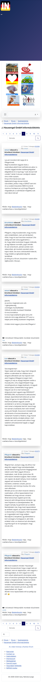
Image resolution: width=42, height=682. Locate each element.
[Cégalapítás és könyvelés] (13, 68)
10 (34, 134)
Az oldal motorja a (16, 647)
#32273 (37, 552)
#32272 (37, 451)
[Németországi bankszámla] (14, 100)
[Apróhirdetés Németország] (28, 68)
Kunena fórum (28, 647)
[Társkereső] (13, 79)
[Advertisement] (21, 39)
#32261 (37, 219)
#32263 (37, 287)
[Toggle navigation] (5, 114)
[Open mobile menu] (1, 14)
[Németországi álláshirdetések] (29, 100)
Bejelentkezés (17, 207)
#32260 (37, 146)
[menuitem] (10, 652)
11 (38, 134)
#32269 (37, 355)
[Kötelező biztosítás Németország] (28, 79)
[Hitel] (13, 90)
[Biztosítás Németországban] (28, 90)
